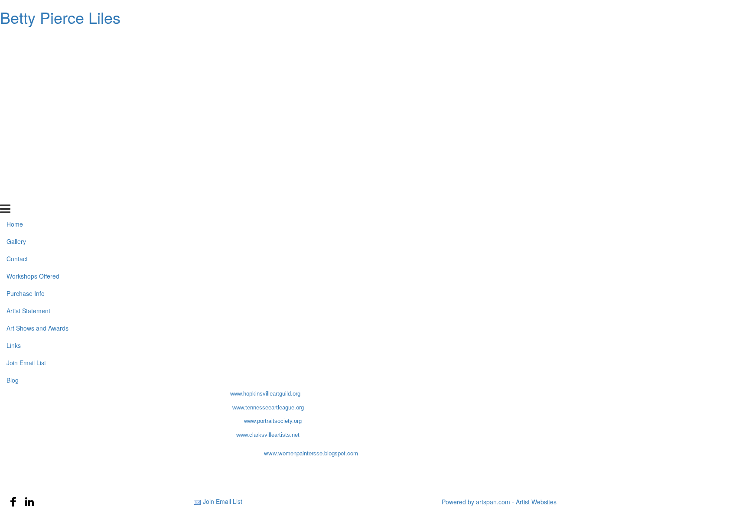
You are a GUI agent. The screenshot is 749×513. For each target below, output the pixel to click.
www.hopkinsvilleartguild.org (265, 393)
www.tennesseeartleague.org (268, 407)
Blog (13, 194)
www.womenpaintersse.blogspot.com (311, 453)
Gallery (16, 56)
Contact (17, 73)
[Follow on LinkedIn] (29, 502)
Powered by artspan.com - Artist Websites (499, 501)
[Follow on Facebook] (13, 502)
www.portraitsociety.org (273, 421)
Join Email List (26, 177)
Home (15, 39)
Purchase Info (26, 108)
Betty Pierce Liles (60, 17)
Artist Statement (28, 125)
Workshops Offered (33, 91)
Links (14, 160)
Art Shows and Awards (37, 143)
